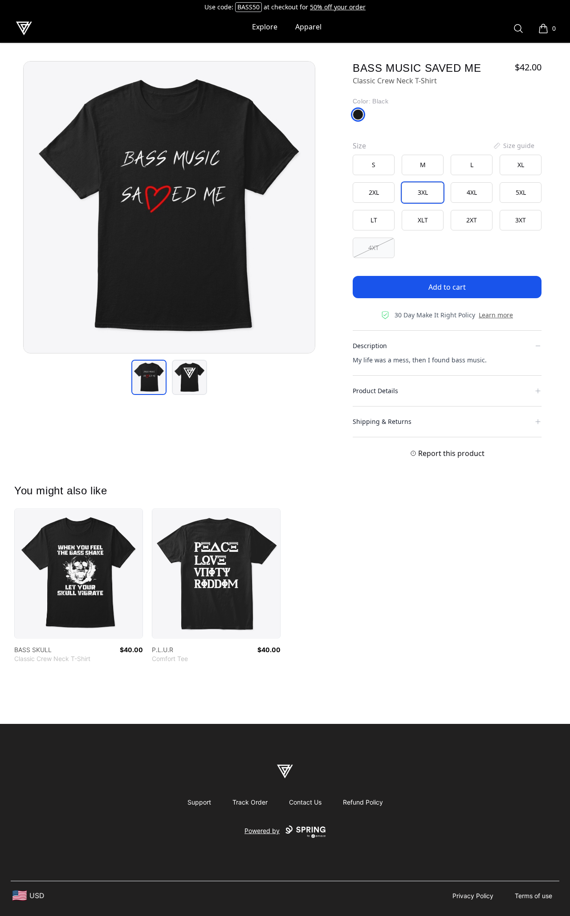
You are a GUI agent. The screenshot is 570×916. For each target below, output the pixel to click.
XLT (423, 220)
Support (199, 802)
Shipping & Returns (382, 421)
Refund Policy (363, 802)
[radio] (374, 165)
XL (520, 164)
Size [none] (359, 146)
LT (373, 220)
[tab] (149, 377)
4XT (373, 247)
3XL (423, 192)
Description (370, 345)
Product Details (375, 390)
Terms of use (533, 896)
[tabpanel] (169, 207)
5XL (521, 192)
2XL (374, 192)
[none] (513, 145)
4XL (472, 192)
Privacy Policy (472, 896)
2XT (471, 220)
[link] (78, 573)
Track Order (250, 802)
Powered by (262, 830)
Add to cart (447, 287)
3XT (520, 220)
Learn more (496, 315)
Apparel (308, 27)
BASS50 (248, 7)
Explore (264, 27)
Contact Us (305, 802)
